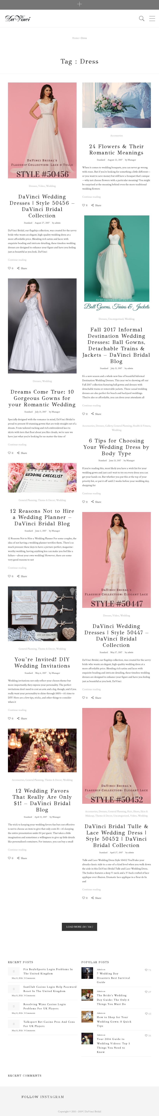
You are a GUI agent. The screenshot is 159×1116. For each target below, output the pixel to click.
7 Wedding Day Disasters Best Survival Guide (113, 978)
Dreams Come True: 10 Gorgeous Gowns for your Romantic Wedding (42, 398)
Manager (132, 159)
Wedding (51, 186)
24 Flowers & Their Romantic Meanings (116, 149)
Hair (129, 811)
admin (57, 222)
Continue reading (17, 260)
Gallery (108, 426)
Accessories (116, 135)
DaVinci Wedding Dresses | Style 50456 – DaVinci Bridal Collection (42, 206)
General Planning (123, 426)
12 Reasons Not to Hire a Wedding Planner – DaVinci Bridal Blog (42, 517)
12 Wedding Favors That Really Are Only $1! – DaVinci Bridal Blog (42, 800)
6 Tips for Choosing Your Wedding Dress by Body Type (116, 447)
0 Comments (29, 978)
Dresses (33, 186)
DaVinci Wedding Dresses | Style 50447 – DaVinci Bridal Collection (116, 635)
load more (79, 927)
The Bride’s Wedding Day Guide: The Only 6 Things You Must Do (113, 1000)
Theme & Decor (46, 500)
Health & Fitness (141, 426)
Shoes (136, 811)
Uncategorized (116, 319)
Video (41, 186)
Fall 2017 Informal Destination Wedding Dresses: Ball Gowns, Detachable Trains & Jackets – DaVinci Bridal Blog (116, 345)
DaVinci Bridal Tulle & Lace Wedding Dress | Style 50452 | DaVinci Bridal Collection (117, 836)
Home (75, 38)
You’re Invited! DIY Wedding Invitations (42, 662)
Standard (28, 222)
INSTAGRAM (52, 1097)
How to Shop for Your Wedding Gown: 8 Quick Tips (114, 1022)
